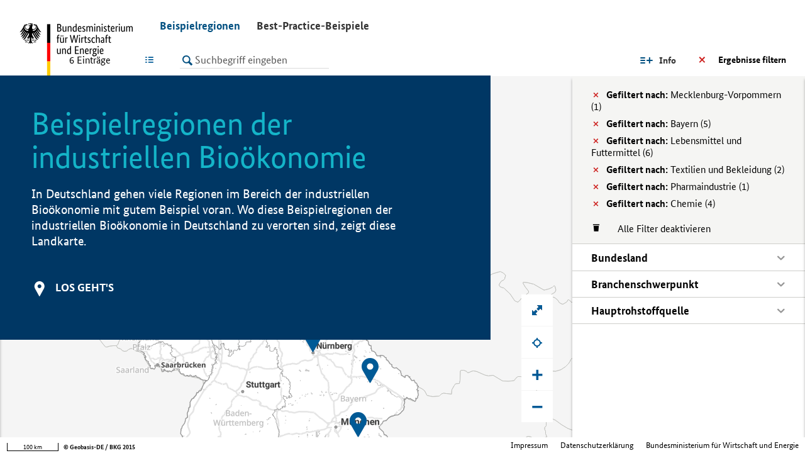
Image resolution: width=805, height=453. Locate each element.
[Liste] (151, 59)
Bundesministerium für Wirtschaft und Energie (722, 445)
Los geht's (84, 287)
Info (667, 60)
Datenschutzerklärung (596, 445)
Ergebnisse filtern (752, 59)
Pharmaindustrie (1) (677, 187)
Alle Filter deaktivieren (658, 229)
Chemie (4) (660, 204)
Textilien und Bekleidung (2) (695, 170)
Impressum (529, 445)
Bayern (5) (658, 124)
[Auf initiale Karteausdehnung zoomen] (537, 310)
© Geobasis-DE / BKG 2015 (99, 447)
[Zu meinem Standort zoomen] (537, 342)
